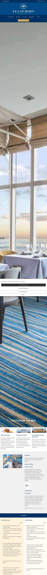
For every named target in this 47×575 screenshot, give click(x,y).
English (7, 1)
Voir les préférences (23, 291)
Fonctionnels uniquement (24, 288)
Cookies (23, 294)
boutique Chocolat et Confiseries (36, 508)
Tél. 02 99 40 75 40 (41, 1)
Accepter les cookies (23, 284)
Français (4, 1)
